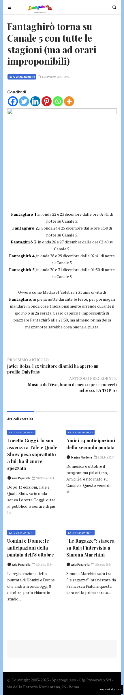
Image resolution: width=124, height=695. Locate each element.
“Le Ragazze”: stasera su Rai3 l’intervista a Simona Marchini (90, 548)
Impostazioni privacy (110, 689)
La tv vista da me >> (22, 77)
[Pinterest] (47, 101)
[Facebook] (13, 101)
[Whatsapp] (58, 101)
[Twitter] (24, 101)
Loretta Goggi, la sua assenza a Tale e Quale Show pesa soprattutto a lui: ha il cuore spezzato (32, 454)
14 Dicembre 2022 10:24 (55, 77)
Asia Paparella (21, 478)
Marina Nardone (81, 457)
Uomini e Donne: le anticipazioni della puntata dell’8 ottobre (30, 548)
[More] (69, 101)
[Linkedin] (35, 101)
